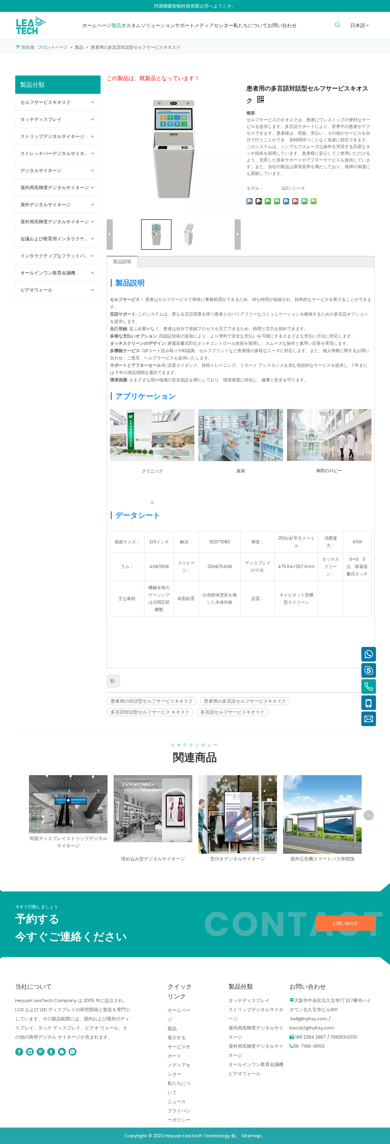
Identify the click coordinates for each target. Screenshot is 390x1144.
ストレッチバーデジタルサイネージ (57, 153)
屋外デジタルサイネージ (45, 204)
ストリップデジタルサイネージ (52, 136)
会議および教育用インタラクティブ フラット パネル (60, 238)
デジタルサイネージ (41, 170)
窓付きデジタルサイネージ (237, 859)
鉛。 (235, 1135)
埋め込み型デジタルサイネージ (153, 859)
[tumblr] (51, 1052)
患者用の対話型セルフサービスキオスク (152, 701)
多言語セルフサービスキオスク (232, 712)
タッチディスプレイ (41, 119)
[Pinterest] (40, 1052)
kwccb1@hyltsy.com (311, 1028)
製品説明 (122, 261)
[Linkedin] (30, 1052)
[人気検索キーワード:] (337, 25)
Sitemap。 (254, 1135)
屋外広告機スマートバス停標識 (322, 859)
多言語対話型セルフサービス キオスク (150, 712)
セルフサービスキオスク (45, 102)
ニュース (177, 1101)
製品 (172, 1028)
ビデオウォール (36, 290)
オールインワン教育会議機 (47, 273)
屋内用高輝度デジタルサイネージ (54, 187)
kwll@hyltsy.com (309, 1018)
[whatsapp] (72, 1052)
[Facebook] (19, 1052)
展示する (177, 1037)
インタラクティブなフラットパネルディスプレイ (60, 255)
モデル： (255, 188)
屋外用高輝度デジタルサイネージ (54, 221)
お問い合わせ (345, 923)
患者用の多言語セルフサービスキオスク (245, 701)
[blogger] (62, 1052)
